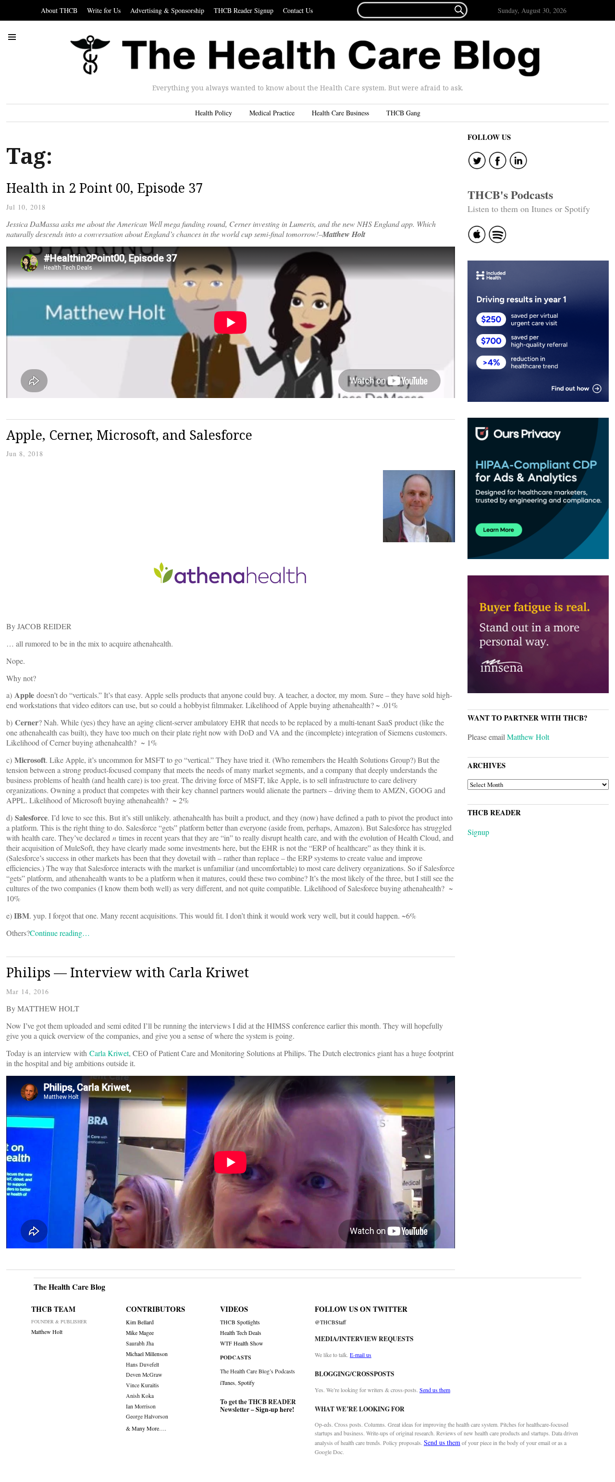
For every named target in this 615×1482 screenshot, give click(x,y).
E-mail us (360, 1354)
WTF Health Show (241, 1343)
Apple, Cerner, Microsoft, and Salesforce (129, 435)
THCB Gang (403, 112)
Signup (478, 832)
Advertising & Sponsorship (167, 10)
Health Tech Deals (240, 1332)
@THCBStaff (330, 1322)
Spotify (246, 1382)
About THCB (59, 10)
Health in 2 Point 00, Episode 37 (104, 188)
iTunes (227, 1382)
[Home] (305, 56)
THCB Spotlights (240, 1322)
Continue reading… (60, 933)
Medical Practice (272, 112)
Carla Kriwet (109, 1053)
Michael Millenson (147, 1353)
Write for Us (104, 10)
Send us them (434, 1390)
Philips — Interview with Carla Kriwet (127, 972)
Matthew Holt (528, 737)
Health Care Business (340, 112)
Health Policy (213, 112)
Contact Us (298, 10)
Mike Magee (140, 1332)
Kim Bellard (140, 1322)
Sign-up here (274, 1409)
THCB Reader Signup (243, 10)
